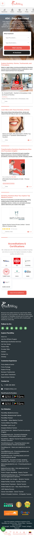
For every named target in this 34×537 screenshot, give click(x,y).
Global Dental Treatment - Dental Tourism (13, 484)
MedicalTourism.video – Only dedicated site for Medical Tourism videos (15, 469)
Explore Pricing (5, 369)
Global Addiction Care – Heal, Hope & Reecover (15, 486)
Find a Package (5, 367)
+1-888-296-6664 (9, 385)
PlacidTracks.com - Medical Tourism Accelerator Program (15, 431)
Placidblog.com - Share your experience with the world (15, 448)
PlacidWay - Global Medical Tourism (12, 420)
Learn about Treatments (8, 374)
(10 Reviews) (14, 229)
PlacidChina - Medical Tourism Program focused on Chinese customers (16, 439)
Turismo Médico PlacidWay (9, 423)
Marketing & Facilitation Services (11, 341)
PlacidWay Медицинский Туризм (11, 415)
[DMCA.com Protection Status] (27, 504)
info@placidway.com (10, 389)
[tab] (13, 106)
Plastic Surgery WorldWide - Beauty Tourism (14, 472)
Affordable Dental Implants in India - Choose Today (15, 179)
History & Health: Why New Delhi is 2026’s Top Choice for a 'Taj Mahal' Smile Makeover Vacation (16, 135)
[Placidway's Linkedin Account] (25, 328)
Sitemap (3, 356)
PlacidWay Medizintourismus (9, 413)
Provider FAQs (5, 349)
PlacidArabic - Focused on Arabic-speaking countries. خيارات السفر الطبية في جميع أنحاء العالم (14, 460)
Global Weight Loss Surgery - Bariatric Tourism (15, 479)
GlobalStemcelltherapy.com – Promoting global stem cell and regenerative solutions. (16, 475)
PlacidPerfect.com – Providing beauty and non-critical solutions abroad (15, 456)
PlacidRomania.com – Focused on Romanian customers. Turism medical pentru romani (14, 435)
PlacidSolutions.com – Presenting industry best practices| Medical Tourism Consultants (15, 443)
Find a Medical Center (7, 364)
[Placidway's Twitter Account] (7, 328)
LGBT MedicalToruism (7, 489)
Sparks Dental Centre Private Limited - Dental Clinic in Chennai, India (16, 225)
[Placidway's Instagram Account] (20, 328)
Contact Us (4, 354)
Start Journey (17, 48)
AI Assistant (17, 52)
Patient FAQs (5, 346)
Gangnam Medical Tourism (9, 428)
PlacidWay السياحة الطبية (8, 425)
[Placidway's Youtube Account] (11, 328)
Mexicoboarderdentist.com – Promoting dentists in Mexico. (16, 464)
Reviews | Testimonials (8, 372)
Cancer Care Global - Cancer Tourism (12, 491)
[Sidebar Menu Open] (2, 3)
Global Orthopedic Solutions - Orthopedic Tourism (16, 494)
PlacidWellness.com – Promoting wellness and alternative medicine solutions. (15, 452)
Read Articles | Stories (8, 377)
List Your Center (6, 344)
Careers (3, 351)
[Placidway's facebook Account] (2, 328)
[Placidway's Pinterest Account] (16, 328)
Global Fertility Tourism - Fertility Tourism (13, 481)
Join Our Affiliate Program (9, 339)
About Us (4, 336)
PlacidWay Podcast (7, 418)
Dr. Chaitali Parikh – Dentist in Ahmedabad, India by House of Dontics (16, 94)
